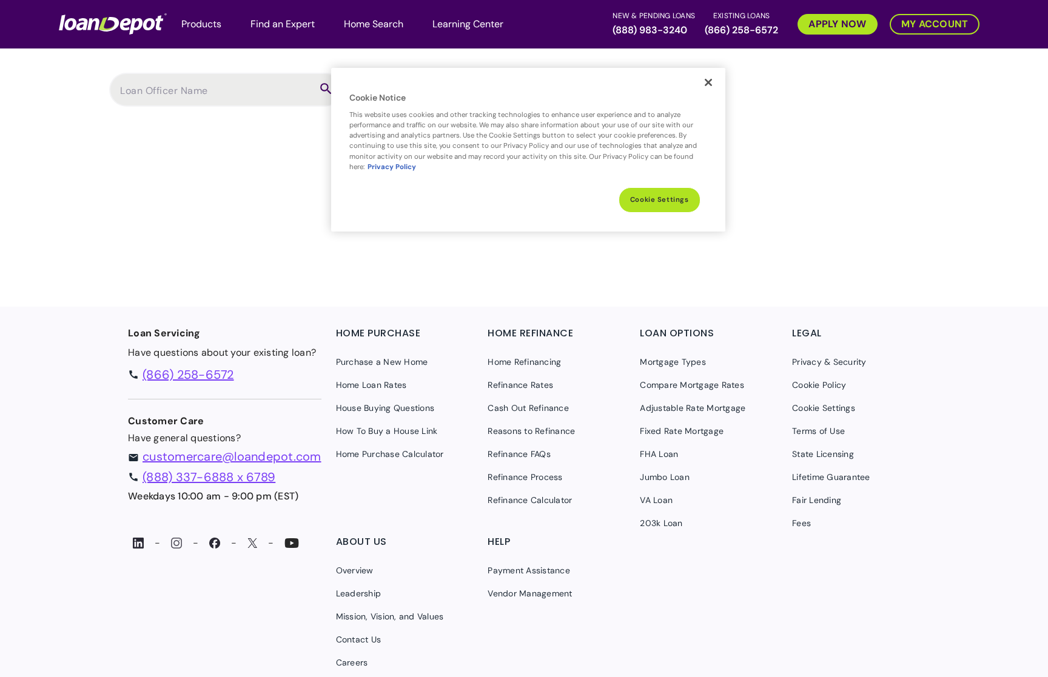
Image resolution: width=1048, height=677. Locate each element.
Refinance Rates (520, 384)
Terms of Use (818, 430)
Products (201, 24)
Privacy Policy (392, 167)
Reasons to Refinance (531, 430)
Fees (801, 523)
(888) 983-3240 (650, 30)
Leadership (358, 593)
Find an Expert (282, 24)
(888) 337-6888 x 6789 (209, 477)
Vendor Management (530, 593)
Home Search (373, 24)
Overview (355, 570)
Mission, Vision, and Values (390, 616)
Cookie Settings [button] (823, 407)
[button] (831, 23)
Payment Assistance (529, 570)
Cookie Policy (819, 384)
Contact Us (358, 639)
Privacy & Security (829, 361)
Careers (352, 662)
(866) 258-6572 (741, 30)
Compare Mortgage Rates (692, 384)
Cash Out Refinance (528, 407)
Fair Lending (816, 500)
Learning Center (467, 24)
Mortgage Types (673, 361)
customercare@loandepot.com (232, 456)
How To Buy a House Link (387, 430)
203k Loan (661, 523)
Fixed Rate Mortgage (682, 430)
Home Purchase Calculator (390, 454)
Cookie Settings (659, 199)
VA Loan (656, 500)
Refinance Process (525, 477)
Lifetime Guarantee (831, 477)
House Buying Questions (385, 407)
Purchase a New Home (382, 361)
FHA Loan (659, 454)
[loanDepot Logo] (113, 23)
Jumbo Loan (665, 477)
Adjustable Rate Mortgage (692, 407)
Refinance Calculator (530, 500)
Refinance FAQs (519, 454)
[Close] (708, 82)
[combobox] (216, 96)
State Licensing (823, 454)
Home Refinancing (524, 361)
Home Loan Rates (371, 384)
